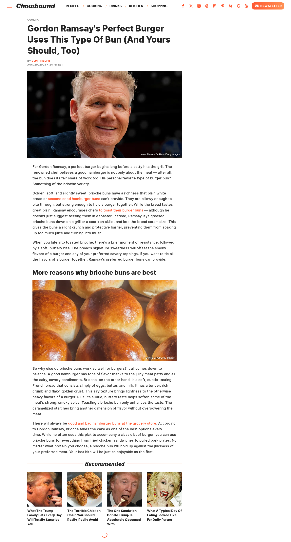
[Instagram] (199, 7)
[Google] (238, 7)
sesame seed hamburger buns (74, 199)
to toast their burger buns (121, 210)
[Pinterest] (222, 7)
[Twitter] (191, 7)
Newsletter (271, 6)
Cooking (94, 6)
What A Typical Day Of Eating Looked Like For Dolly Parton (164, 515)
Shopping (159, 6)
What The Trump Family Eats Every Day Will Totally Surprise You (44, 517)
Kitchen (136, 6)
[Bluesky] (230, 7)
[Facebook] (183, 7)
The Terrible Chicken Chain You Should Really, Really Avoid (84, 515)
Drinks (115, 6)
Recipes (72, 6)
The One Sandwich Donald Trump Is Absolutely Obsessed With (124, 517)
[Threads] (206, 7)
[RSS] (246, 7)
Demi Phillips (41, 60)
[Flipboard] (214, 7)
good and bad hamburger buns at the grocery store (112, 423)
